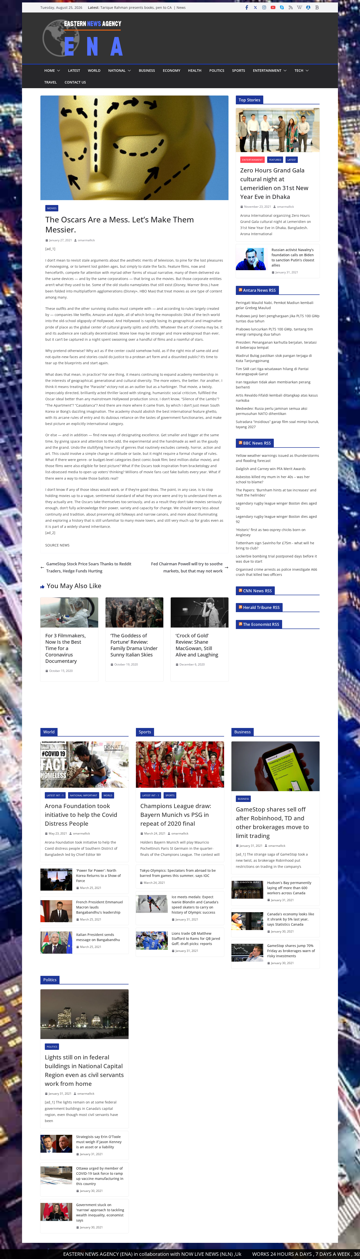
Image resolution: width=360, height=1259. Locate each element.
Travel (50, 82)
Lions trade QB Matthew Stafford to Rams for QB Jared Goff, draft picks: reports (196, 938)
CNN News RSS (257, 590)
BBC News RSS (257, 443)
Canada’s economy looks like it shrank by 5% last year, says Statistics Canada (290, 919)
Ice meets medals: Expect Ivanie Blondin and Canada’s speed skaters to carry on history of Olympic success (195, 905)
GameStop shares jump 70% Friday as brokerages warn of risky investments (291, 950)
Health (195, 70)
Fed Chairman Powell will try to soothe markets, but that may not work (187, 567)
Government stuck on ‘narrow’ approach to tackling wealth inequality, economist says (100, 1212)
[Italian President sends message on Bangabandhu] (56, 941)
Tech (299, 70)
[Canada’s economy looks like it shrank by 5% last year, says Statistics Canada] (247, 922)
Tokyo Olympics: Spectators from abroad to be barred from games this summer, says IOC (178, 873)
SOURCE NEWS (57, 545)
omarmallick (86, 240)
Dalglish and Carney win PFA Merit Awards (271, 468)
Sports (238, 70)
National (117, 70)
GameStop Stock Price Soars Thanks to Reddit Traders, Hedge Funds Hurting (88, 567)
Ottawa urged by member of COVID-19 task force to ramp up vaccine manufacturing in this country (99, 1176)
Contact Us (75, 82)
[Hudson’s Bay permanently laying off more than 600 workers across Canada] (247, 891)
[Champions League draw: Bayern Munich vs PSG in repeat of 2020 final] (180, 764)
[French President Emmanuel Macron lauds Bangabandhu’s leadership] (56, 910)
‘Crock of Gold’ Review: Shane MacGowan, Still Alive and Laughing (197, 645)
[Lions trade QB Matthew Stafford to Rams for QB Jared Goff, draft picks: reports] (152, 942)
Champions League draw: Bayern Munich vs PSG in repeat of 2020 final (175, 814)
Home (49, 70)
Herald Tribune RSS (261, 607)
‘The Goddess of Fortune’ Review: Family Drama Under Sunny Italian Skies (133, 645)
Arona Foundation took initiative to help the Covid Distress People (81, 814)
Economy (171, 70)
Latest (74, 70)
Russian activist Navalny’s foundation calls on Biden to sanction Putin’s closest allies (293, 257)
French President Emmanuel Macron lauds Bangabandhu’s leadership (99, 907)
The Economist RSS (261, 624)
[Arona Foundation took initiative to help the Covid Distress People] (84, 764)
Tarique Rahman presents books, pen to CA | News (143, 7)
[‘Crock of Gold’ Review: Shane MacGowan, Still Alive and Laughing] (199, 601)
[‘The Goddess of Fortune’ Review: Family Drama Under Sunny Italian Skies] (134, 601)
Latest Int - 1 (55, 795)
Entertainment (267, 70)
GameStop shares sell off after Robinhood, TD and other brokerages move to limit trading (272, 822)
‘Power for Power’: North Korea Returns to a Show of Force (98, 875)
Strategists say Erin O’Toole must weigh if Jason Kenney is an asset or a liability (98, 1141)
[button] (57, 70)
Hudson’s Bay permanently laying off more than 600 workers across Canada (289, 887)
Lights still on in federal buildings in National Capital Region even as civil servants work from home (84, 1070)
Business (147, 70)
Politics (216, 70)
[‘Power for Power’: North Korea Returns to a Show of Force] (56, 879)
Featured (275, 159)
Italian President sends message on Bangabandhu (98, 937)
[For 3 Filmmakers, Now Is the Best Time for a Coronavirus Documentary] (69, 601)
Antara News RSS (259, 290)
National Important (83, 795)
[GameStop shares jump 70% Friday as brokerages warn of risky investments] (247, 954)
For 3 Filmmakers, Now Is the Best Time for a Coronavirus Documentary (65, 648)
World (94, 70)
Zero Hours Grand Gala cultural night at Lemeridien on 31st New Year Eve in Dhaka (274, 183)
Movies (51, 208)
